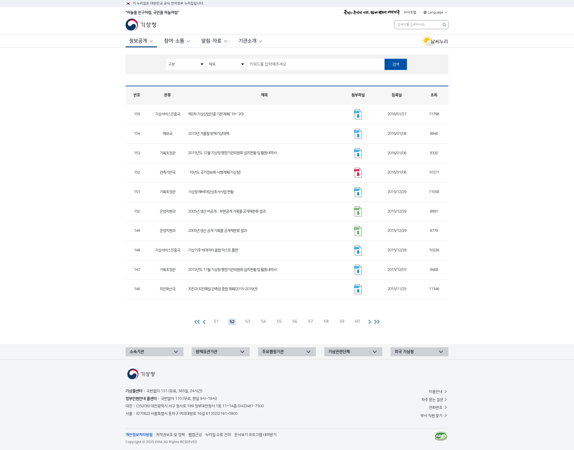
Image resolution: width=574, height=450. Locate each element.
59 (341, 321)
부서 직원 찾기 (431, 416)
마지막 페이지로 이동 (377, 321)
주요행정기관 (273, 352)
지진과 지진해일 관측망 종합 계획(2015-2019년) (222, 289)
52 (232, 322)
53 (247, 321)
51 (216, 321)
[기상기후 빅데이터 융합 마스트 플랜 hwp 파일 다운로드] (358, 250)
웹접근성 (195, 435)
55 (279, 321)
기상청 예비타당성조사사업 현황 (210, 192)
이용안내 (436, 392)
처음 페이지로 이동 (197, 321)
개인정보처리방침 (139, 435)
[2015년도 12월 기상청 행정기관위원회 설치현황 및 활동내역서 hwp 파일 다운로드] (358, 153)
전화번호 (436, 408)
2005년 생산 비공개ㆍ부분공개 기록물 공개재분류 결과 (226, 211)
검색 (395, 64)
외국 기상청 (404, 352)
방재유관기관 (206, 352)
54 (263, 321)
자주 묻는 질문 (432, 400)
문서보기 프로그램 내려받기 (255, 435)
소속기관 (137, 352)
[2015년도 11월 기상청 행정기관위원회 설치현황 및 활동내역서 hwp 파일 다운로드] (358, 269)
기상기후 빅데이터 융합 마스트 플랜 (213, 250)
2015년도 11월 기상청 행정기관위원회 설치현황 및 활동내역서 (232, 270)
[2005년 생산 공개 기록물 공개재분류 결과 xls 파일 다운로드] (358, 231)
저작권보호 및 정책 (170, 435)
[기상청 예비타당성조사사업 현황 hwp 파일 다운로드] (358, 192)
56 (294, 321)
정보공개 (138, 41)
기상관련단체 (339, 352)
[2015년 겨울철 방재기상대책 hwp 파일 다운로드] (358, 133)
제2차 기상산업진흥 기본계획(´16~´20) (215, 114)
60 (357, 321)
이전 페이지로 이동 (204, 321)
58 (326, 321)
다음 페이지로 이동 (369, 321)
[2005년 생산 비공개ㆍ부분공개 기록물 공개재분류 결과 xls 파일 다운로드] (358, 211)
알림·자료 (211, 41)
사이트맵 (410, 12)
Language (435, 12)
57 (310, 321)
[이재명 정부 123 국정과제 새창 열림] (372, 12)
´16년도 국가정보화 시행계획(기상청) (214, 172)
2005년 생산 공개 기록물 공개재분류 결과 (217, 231)
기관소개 (248, 41)
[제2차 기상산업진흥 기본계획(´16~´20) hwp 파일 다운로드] (358, 114)
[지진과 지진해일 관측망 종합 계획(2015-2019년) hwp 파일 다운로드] (358, 289)
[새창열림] (435, 41)
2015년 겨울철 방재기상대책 (208, 134)
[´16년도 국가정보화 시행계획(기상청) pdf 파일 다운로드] (358, 172)
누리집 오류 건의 (218, 435)
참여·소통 (174, 41)
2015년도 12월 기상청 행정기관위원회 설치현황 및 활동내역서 (232, 153)
